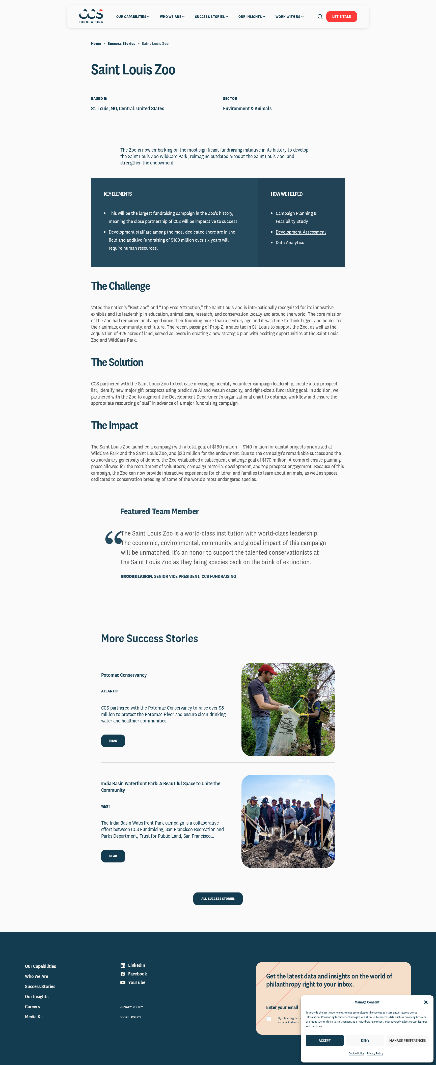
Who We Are (36, 976)
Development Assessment (301, 232)
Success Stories (121, 43)
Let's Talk (341, 16)
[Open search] (320, 17)
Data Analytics (290, 242)
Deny (365, 1040)
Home (96, 43)
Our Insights (36, 996)
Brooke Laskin (136, 576)
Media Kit (34, 1016)
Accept (325, 1040)
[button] (425, 1002)
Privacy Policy (375, 1053)
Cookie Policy (356, 1053)
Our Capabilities (40, 966)
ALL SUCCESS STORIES (218, 898)
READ (113, 740)
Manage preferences (407, 1040)
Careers (32, 1006)
